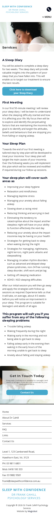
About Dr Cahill (10, 417)
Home (5, 411)
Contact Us (27, 392)
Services (6, 423)
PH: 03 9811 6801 (11, 463)
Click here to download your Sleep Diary (23, 91)
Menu (48, 16)
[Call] (49, 9)
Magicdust (32, 511)
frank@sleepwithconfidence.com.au (21, 481)
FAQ (4, 429)
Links (5, 435)
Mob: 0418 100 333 (12, 469)
